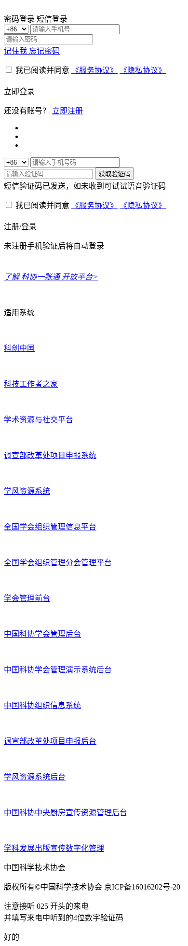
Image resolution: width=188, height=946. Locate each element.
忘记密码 (44, 51)
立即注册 (67, 111)
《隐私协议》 (143, 70)
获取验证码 (114, 174)
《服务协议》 (94, 70)
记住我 (16, 51)
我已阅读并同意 (42, 70)
